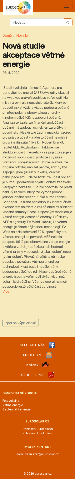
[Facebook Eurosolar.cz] (52, 345)
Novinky (22, 35)
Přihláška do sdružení (37, 433)
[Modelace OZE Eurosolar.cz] (49, 355)
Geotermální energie (16, 409)
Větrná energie (12, 405)
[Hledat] (68, 22)
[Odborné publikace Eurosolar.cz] (45, 365)
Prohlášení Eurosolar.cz (38, 429)
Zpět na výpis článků (20, 323)
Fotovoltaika (10, 400)
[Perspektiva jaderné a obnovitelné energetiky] (51, 375)
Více (5, 291)
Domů (7, 35)
